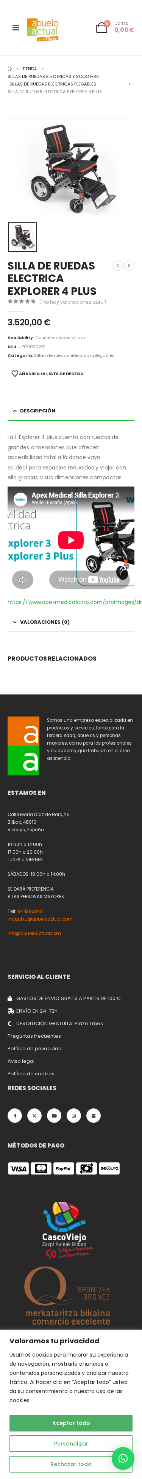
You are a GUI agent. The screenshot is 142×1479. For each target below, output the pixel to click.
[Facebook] (15, 1115)
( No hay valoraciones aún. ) (72, 302)
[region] (71, 1404)
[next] (129, 265)
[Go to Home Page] (10, 69)
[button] (123, 1458)
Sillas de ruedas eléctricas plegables (74, 355)
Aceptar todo (71, 1423)
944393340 (30, 911)
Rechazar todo (71, 1464)
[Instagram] (74, 1115)
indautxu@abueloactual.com (40, 919)
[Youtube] (54, 1115)
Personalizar (71, 1443)
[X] (34, 1115)
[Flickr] (93, 1115)
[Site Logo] (43, 30)
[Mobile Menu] (16, 27)
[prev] (117, 265)
